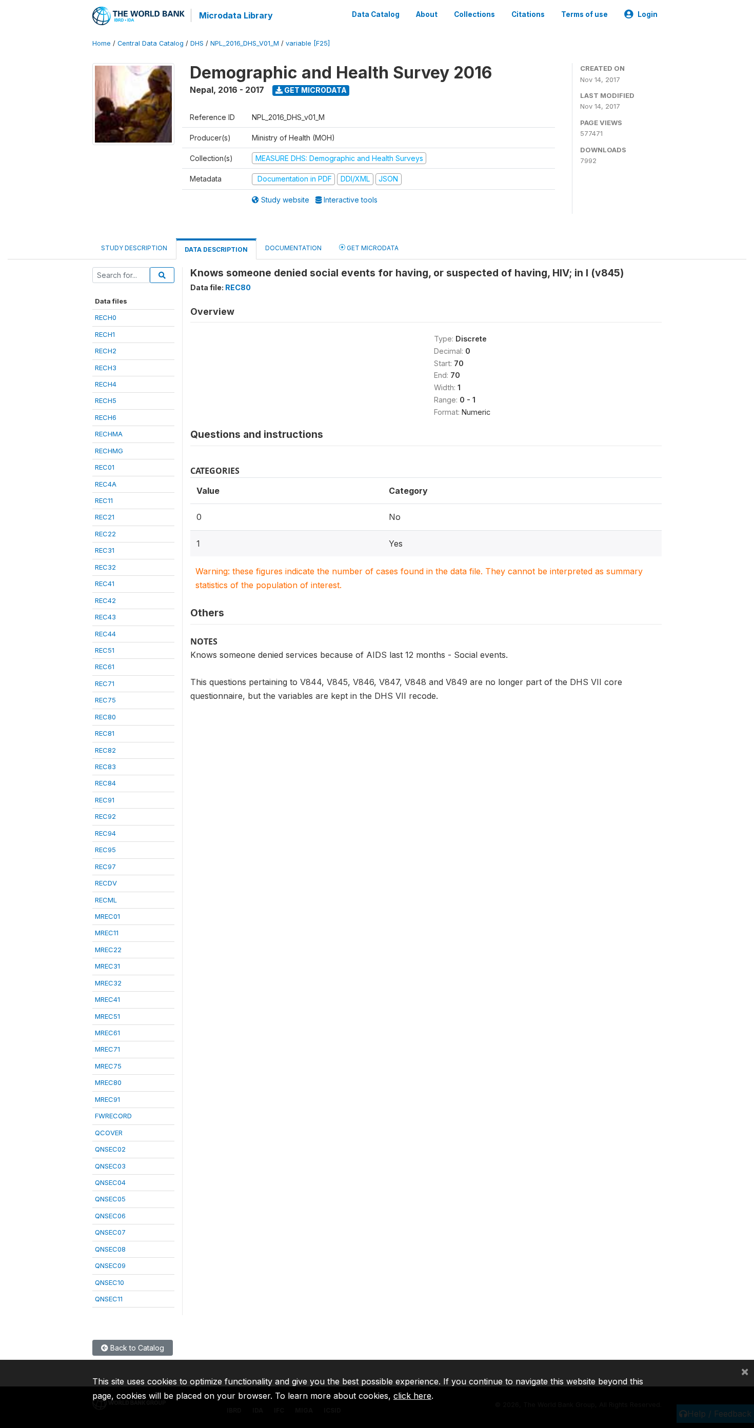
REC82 (105, 750)
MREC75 (108, 1066)
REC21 (104, 517)
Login (648, 14)
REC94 (105, 833)
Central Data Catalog (150, 43)
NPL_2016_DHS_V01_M (244, 43)
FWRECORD (113, 1116)
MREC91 (107, 1099)
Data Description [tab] (216, 249)
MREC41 (107, 999)
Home (101, 43)
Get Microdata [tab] (372, 248)
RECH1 (105, 334)
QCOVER (109, 1133)
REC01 (104, 467)
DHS (197, 43)
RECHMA (109, 434)
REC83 (105, 766)
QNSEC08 (110, 1249)
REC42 (105, 600)
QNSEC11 (109, 1299)
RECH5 (105, 400)
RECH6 (105, 417)
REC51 (104, 650)
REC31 (104, 550)
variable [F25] (308, 43)
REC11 (104, 500)
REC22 (105, 534)
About (427, 14)
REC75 (105, 700)
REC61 (104, 666)
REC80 (105, 717)
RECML (106, 900)
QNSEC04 (110, 1182)
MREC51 (107, 1016)
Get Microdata (315, 90)
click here (412, 1396)
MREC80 (108, 1082)
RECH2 (105, 351)
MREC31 (107, 966)
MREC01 (107, 916)
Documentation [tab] (293, 248)
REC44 (105, 634)
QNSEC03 (110, 1166)
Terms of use (584, 14)
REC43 (105, 617)
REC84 (105, 783)
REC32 (105, 567)
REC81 (104, 733)
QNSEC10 (109, 1282)
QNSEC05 (110, 1199)
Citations (528, 14)
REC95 (105, 850)
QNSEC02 (110, 1149)
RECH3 (105, 368)
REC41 (104, 583)
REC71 (104, 683)
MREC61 (107, 1033)
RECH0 (105, 317)
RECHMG (109, 451)
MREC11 (106, 933)
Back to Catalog (136, 1347)
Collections (474, 14)
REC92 (105, 816)
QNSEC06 (110, 1216)
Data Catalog (376, 14)
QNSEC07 (110, 1232)
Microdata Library (236, 15)
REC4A (105, 484)
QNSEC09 (110, 1265)
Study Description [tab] (134, 248)
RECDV (106, 883)
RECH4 (105, 384)
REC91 (104, 800)
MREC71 (107, 1049)
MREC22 (108, 950)
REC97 (105, 866)
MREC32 (108, 983)
